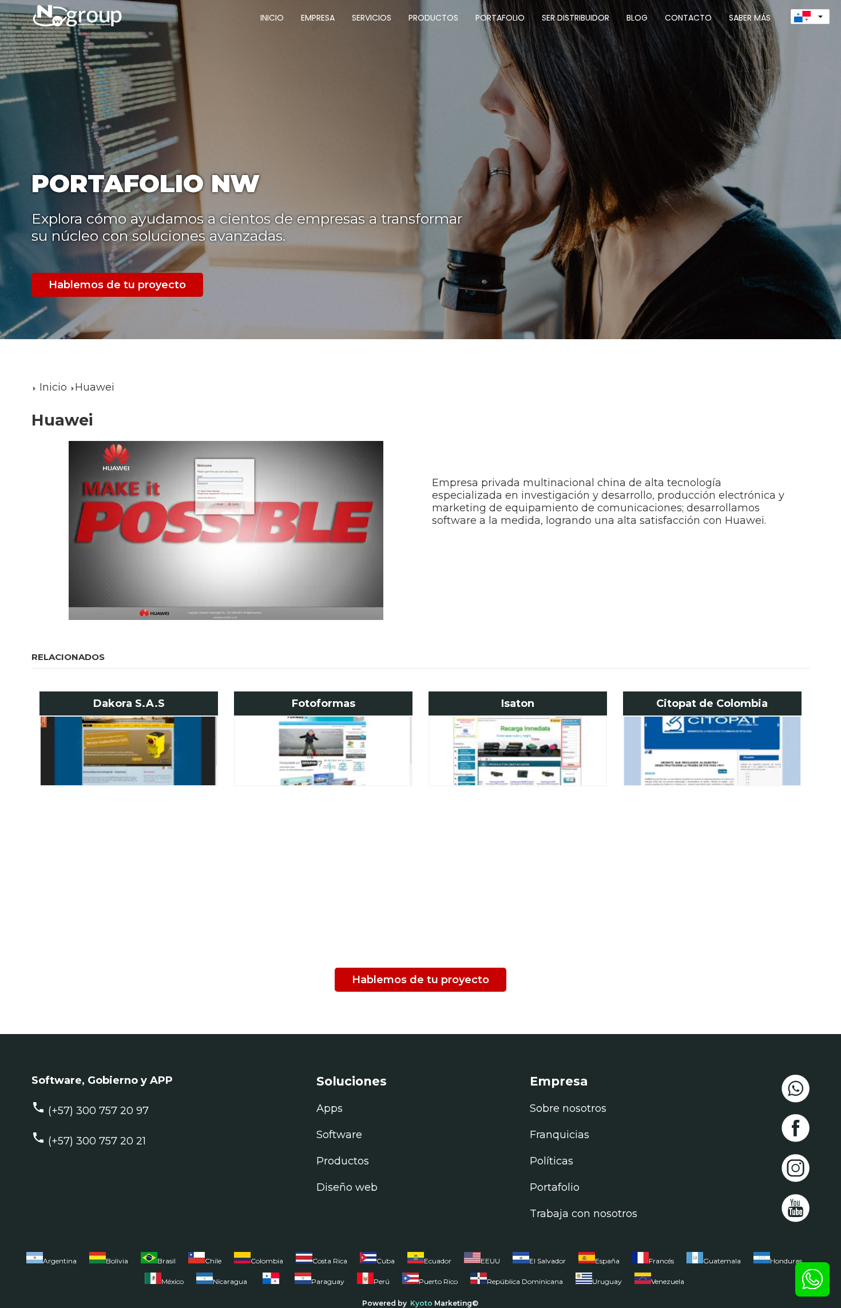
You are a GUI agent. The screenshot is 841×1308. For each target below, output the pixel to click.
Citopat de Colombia (712, 703)
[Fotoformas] (323, 751)
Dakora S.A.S (129, 703)
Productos (342, 1161)
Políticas (551, 1161)
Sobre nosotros (568, 1108)
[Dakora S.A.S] (129, 751)
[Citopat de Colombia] (712, 751)
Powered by (384, 1303)
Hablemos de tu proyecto (117, 285)
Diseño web (347, 1187)
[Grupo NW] (71, 28)
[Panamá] (271, 1284)
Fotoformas (323, 703)
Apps (329, 1108)
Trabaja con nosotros (583, 1213)
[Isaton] (518, 751)
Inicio (53, 387)
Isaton (517, 703)
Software (339, 1134)
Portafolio (555, 1187)
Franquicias (559, 1134)
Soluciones (351, 1081)
